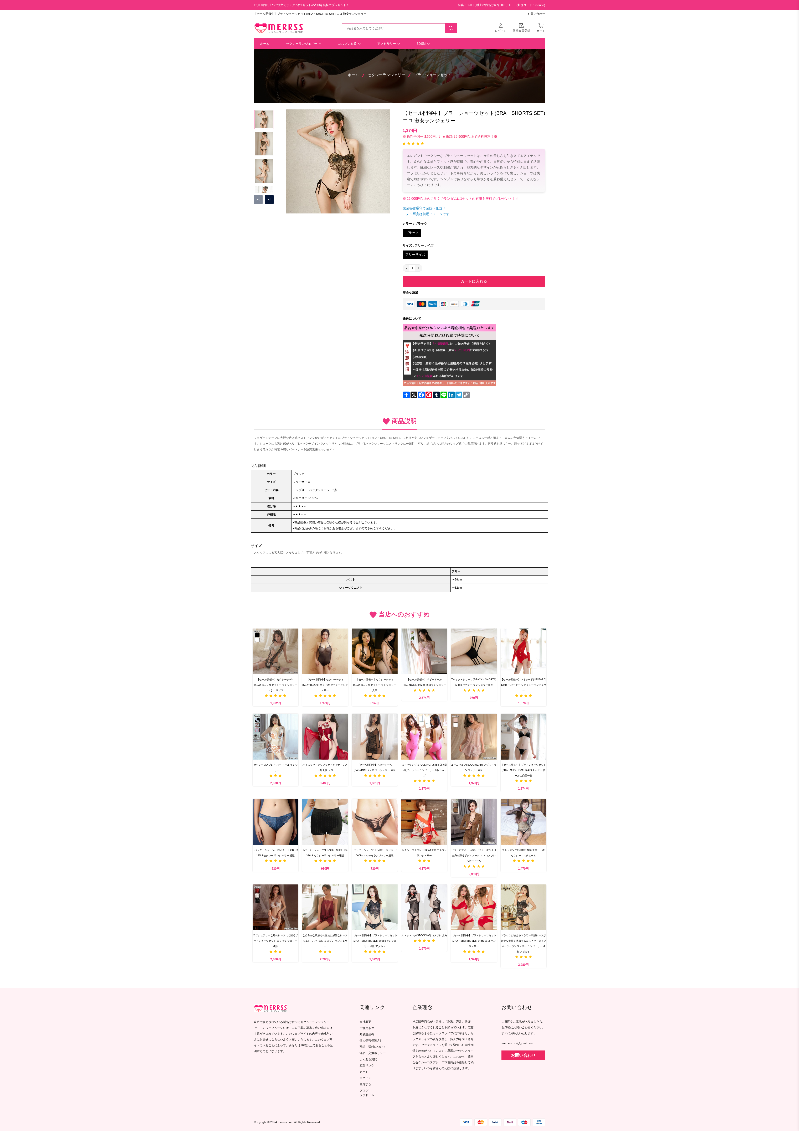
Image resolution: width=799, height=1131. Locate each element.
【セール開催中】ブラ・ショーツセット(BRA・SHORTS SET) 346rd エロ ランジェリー (473, 941)
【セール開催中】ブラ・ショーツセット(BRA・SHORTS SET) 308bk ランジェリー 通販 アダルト (374, 941)
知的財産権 (367, 1034)
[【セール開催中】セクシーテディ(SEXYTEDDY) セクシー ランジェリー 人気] (375, 651)
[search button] (451, 28)
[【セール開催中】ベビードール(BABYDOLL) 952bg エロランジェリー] (424, 651)
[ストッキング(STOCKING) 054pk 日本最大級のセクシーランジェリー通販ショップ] (424, 736)
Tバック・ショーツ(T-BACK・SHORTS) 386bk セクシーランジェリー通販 (325, 853)
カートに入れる (474, 281)
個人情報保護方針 (371, 1040)
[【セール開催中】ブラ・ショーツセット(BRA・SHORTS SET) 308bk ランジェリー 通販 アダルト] (375, 907)
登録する (365, 1084)
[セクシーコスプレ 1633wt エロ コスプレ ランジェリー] (424, 822)
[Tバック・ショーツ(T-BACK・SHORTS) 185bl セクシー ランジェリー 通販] (275, 822)
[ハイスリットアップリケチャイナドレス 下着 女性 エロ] (325, 736)
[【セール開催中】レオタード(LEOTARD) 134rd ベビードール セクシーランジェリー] (523, 651)
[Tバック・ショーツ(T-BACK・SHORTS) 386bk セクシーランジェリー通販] (325, 822)
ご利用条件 (367, 1028)
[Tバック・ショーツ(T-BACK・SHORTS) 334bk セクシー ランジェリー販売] (474, 651)
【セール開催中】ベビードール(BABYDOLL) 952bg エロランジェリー (424, 682)
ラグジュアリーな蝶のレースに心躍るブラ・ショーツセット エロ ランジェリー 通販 (275, 941)
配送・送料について (373, 1046)
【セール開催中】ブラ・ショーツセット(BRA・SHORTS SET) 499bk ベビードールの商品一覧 (523, 770)
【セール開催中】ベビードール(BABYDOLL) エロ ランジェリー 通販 (375, 767)
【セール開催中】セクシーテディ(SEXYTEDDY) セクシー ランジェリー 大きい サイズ (275, 685)
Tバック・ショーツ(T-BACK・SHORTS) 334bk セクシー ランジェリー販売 (473, 682)
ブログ (364, 1090)
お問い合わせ (536, 13)
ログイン (365, 1078)
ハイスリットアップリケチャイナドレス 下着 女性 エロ (325, 767)
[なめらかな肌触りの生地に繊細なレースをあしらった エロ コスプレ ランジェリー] (325, 907)
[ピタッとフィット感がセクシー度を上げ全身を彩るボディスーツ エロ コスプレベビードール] (474, 822)
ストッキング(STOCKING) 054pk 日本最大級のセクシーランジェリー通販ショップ (424, 770)
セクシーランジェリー (302, 43)
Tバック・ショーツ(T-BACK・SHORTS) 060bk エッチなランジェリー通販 (374, 853)
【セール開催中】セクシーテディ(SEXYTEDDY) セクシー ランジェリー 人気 (374, 685)
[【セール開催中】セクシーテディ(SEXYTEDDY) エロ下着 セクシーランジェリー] (325, 651)
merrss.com (285, 1122)
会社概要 (365, 1021)
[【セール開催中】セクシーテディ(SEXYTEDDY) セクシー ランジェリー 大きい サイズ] (275, 651)
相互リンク (367, 1065)
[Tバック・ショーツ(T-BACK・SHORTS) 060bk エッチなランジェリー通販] (375, 822)
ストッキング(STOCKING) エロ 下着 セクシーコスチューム (524, 853)
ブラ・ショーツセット (432, 75)
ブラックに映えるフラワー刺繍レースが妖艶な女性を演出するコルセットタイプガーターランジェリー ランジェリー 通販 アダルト (523, 943)
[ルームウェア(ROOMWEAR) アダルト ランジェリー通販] (474, 736)
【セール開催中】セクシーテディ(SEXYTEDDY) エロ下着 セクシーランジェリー (325, 685)
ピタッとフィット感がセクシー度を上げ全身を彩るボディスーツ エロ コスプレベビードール (473, 855)
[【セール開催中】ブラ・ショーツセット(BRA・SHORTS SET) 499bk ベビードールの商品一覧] (523, 736)
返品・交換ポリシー (373, 1053)
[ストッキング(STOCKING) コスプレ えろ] (424, 907)
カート (364, 1071)
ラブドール (367, 1095)
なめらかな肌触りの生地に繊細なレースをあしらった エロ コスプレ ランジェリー (325, 941)
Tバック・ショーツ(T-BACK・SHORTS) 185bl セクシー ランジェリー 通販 (275, 853)
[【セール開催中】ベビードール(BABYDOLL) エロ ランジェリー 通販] (375, 736)
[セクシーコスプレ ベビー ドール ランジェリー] (275, 736)
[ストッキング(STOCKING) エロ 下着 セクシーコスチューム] (523, 822)
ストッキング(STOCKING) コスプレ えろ (424, 935)
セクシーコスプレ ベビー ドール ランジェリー (275, 767)
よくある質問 (368, 1059)
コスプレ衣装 (347, 43)
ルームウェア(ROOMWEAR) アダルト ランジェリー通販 (474, 767)
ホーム (264, 43)
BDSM (422, 43)
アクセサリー (387, 43)
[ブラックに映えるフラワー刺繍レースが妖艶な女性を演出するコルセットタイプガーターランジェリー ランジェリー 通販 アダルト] (523, 907)
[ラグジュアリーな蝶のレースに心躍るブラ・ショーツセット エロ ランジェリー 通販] (275, 907)
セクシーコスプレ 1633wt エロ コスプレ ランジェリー (424, 853)
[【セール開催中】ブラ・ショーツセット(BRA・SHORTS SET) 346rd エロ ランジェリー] (474, 907)
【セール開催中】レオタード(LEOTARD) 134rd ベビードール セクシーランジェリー (523, 685)
